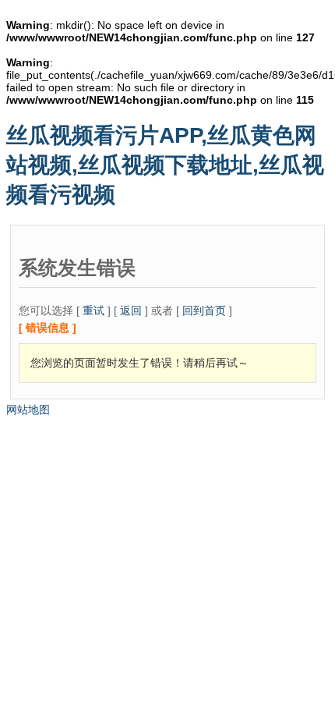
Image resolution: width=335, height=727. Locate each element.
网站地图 (28, 409)
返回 (131, 310)
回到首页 (204, 310)
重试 (93, 310)
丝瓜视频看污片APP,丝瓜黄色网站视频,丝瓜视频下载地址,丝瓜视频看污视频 (165, 165)
